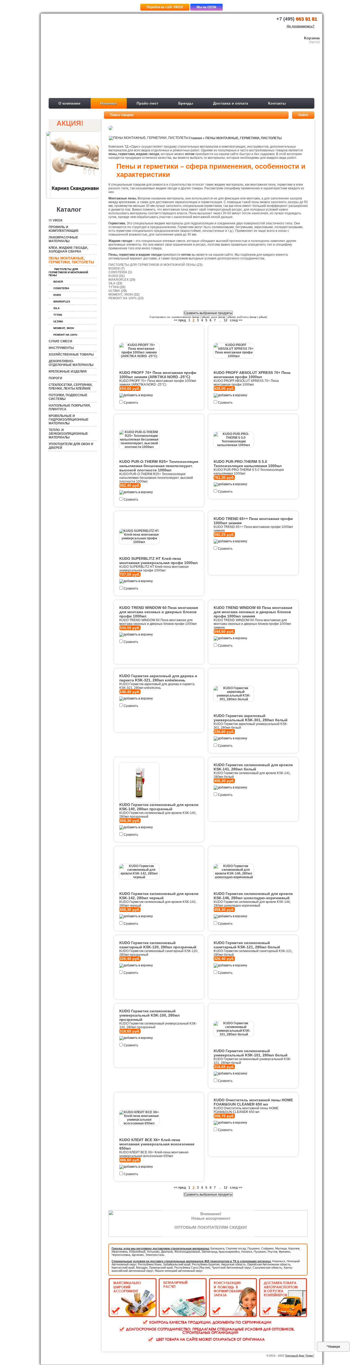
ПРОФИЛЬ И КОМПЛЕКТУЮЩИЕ (64, 229)
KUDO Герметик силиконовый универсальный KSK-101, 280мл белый (251, 1053)
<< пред (180, 320)
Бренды (185, 103)
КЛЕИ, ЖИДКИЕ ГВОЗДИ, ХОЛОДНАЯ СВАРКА (68, 249)
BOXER (58, 281)
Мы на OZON (206, 7)
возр (196, 316)
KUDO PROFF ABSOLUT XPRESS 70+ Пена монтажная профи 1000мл (252, 374)
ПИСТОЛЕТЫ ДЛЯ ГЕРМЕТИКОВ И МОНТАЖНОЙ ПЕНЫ (68, 272)
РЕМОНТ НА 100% (65, 334)
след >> (236, 320)
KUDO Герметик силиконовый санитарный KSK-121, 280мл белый (247, 945)
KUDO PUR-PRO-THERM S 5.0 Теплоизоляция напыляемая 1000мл (248, 463)
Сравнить (131, 402)
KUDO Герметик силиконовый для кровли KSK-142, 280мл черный (159, 895)
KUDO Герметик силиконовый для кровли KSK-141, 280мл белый (253, 767)
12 (225, 320)
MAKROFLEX (61, 301)
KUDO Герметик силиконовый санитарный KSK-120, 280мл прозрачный (157, 945)
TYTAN (57, 314)
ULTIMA (58, 321)
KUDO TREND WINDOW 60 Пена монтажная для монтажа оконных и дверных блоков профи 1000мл (158, 611)
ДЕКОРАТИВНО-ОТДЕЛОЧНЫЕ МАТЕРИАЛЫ (71, 363)
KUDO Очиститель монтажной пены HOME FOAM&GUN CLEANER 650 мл (253, 1102)
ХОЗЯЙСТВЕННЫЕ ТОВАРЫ (71, 354)
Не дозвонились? (300, 26)
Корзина (312, 38)
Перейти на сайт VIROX (165, 7)
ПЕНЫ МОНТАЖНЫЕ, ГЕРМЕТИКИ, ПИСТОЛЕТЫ (71, 260)
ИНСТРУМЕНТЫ (61, 348)
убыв (205, 316)
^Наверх (333, 1347)
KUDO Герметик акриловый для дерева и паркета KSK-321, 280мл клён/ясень (158, 678)
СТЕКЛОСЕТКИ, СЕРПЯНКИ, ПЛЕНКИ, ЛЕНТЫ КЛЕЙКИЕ (70, 386)
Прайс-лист (147, 103)
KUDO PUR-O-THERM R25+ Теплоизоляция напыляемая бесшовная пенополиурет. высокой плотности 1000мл (158, 465)
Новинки (108, 103)
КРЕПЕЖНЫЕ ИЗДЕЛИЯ (68, 371)
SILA (56, 308)
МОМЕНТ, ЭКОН (63, 328)
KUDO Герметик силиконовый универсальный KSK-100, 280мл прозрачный (149, 1015)
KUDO (57, 294)
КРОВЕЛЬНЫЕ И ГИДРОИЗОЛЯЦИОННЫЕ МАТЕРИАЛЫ (68, 419)
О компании (69, 103)
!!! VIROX (55, 220)
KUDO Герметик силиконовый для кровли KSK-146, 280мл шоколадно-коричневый (253, 895)
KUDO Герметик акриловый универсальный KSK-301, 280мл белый (251, 718)
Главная (195, 138)
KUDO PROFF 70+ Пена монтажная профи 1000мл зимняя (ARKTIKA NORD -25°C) (157, 374)
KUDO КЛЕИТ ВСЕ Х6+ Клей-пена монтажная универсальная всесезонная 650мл (156, 1144)
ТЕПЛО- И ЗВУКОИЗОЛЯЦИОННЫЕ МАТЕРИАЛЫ (68, 433)
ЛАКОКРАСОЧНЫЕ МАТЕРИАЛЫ (63, 239)
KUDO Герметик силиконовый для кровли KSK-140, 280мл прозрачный (159, 807)
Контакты (277, 103)
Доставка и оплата (230, 103)
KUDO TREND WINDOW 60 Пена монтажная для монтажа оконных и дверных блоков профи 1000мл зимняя (253, 611)
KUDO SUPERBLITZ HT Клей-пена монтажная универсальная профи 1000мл (158, 560)
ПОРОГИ (55, 378)
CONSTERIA (61, 288)
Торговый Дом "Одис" (299, 1355)
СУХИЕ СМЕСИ (60, 341)
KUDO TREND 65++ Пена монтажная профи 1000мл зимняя (253, 521)
